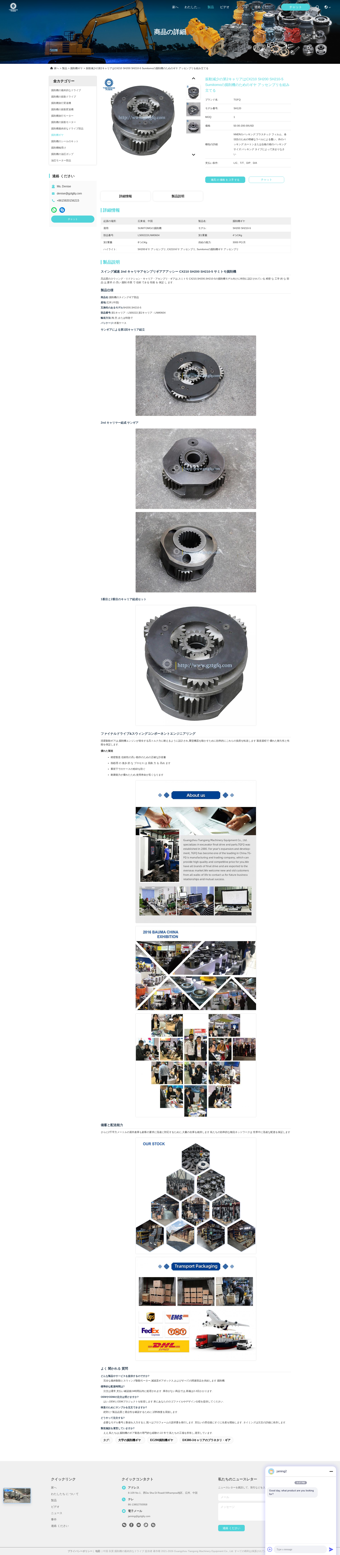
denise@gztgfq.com (69, 193)
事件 (54, 1519)
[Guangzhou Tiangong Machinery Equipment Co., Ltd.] (13, 7)
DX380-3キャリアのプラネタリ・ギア (206, 1440)
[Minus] (331, 1471)
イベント (242, 7)
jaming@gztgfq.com (139, 1516)
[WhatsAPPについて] (54, 210)
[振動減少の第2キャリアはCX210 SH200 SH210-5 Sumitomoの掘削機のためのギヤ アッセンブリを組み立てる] (142, 117)
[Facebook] (131, 1526)
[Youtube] (138, 1526)
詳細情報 (125, 196)
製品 (211, 7)
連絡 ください (262, 7)
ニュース (56, 1513)
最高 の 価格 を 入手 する (225, 179)
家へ (175, 7)
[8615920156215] (145, 1526)
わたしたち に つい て (193, 7)
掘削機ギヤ (76, 68)
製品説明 (178, 196)
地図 (97, 1551)
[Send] (331, 1549)
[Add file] (269, 1549)
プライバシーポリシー (80, 1551)
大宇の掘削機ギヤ (129, 1440)
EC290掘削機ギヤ (161, 1440)
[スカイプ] (62, 210)
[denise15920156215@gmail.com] (153, 1526)
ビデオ (225, 7)
